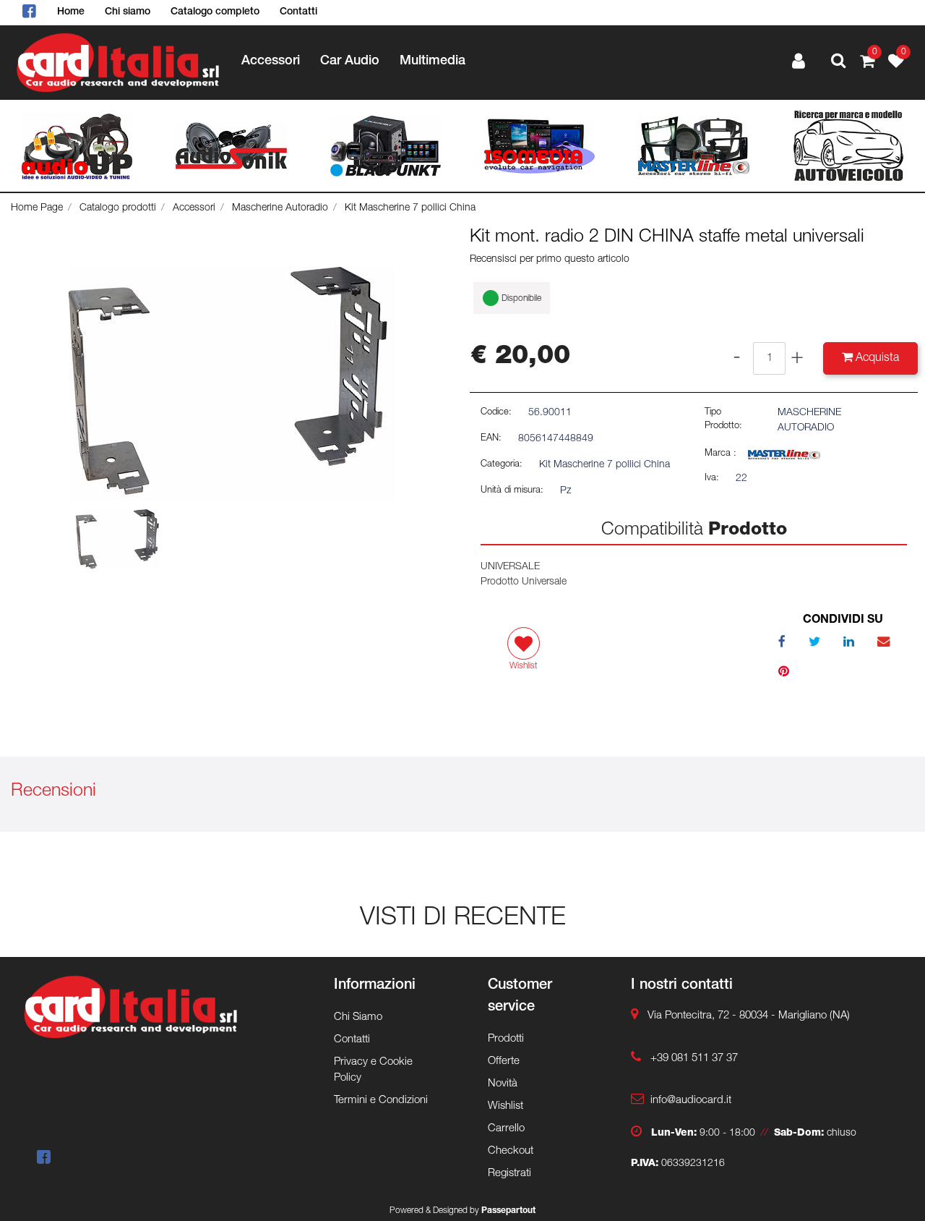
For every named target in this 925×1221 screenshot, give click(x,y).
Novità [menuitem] (502, 1084)
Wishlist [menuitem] (505, 1106)
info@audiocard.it (690, 1100)
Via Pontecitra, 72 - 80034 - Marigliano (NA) (749, 1016)
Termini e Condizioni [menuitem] (381, 1100)
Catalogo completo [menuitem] (215, 12)
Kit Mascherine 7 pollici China (410, 208)
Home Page (37, 208)
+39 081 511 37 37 (694, 1058)
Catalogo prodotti (117, 208)
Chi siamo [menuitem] (127, 12)
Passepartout (508, 1211)
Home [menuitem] (71, 12)
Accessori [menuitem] (270, 61)
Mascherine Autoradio (280, 208)
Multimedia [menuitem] (432, 61)
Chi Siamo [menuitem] (358, 1017)
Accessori (194, 208)
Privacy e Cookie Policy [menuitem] (373, 1070)
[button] (231, 384)
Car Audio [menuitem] (349, 61)
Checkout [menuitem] (510, 1151)
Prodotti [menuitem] (506, 1039)
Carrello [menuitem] (506, 1128)
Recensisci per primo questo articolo (549, 260)
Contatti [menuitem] (298, 12)
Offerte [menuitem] (504, 1061)
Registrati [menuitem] (509, 1173)
